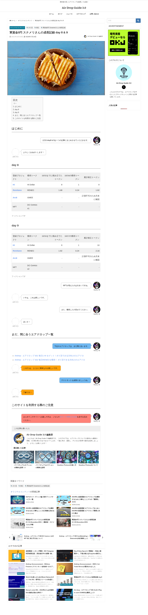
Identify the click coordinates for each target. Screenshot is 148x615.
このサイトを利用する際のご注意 (28, 118)
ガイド (60, 14)
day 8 (17, 109)
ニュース (69, 14)
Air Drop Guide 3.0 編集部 (95, 36)
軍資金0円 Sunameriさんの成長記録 (54, 27)
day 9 (17, 112)
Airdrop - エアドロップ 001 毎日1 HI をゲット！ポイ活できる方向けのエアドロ (49, 356)
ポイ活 (30, 27)
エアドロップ (81, 14)
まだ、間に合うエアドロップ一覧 (28, 115)
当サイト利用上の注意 (68, 417)
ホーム (51, 14)
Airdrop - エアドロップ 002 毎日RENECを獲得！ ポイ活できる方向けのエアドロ (50, 360)
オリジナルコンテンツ (17, 28)
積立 (37, 27)
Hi (14, 185)
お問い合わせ (94, 14)
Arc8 (15, 198)
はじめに (18, 106)
